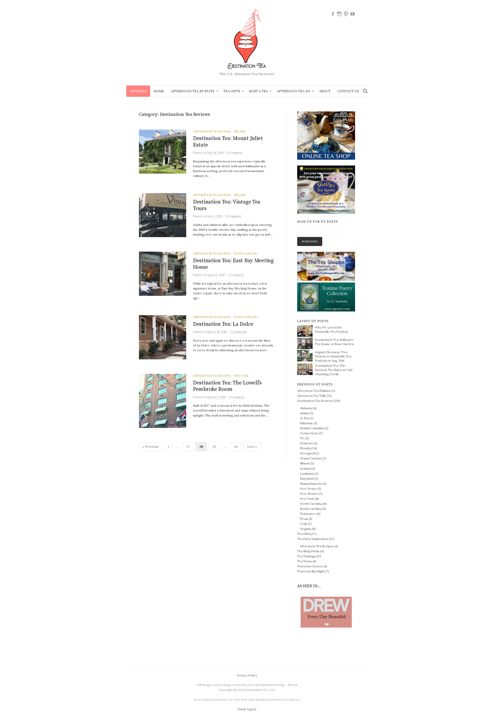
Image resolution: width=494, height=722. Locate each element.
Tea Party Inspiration (312, 539)
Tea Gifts (303, 534)
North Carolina (311, 504)
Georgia (306, 453)
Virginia (305, 529)
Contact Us (348, 91)
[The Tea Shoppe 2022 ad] (326, 266)
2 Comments (238, 332)
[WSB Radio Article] (326, 606)
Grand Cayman (310, 458)
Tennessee (308, 514)
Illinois (305, 463)
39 (214, 447)
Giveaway (138, 91)
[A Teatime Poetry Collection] (326, 297)
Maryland (307, 478)
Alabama (306, 408)
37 (188, 447)
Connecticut (309, 433)
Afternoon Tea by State (193, 91)
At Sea (304, 418)
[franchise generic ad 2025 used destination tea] (326, 189)
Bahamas (306, 423)
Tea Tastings (306, 556)
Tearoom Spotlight (311, 571)
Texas (304, 519)
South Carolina (246, 253)
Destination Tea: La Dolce (223, 324)
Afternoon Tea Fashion (314, 391)
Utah (303, 524)
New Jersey (308, 488)
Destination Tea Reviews (211, 131)
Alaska (304, 413)
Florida (305, 448)
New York (241, 376)
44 (236, 447)
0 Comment (234, 152)
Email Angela (247, 709)
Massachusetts (311, 483)
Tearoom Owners (310, 566)
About (325, 91)
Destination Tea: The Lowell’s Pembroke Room (227, 386)
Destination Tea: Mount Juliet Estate (228, 141)
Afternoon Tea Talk (311, 396)
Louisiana (307, 473)
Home (159, 91)
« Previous (150, 447)
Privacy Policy (247, 675)
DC (302, 438)
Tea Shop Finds (308, 551)
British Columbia (312, 428)
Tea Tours (304, 561)
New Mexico (309, 493)
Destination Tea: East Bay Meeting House (233, 264)
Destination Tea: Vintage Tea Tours (226, 205)
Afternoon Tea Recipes (316, 546)
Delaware (307, 443)
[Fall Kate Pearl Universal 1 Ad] (326, 135)
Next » (252, 447)
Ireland (239, 131)
